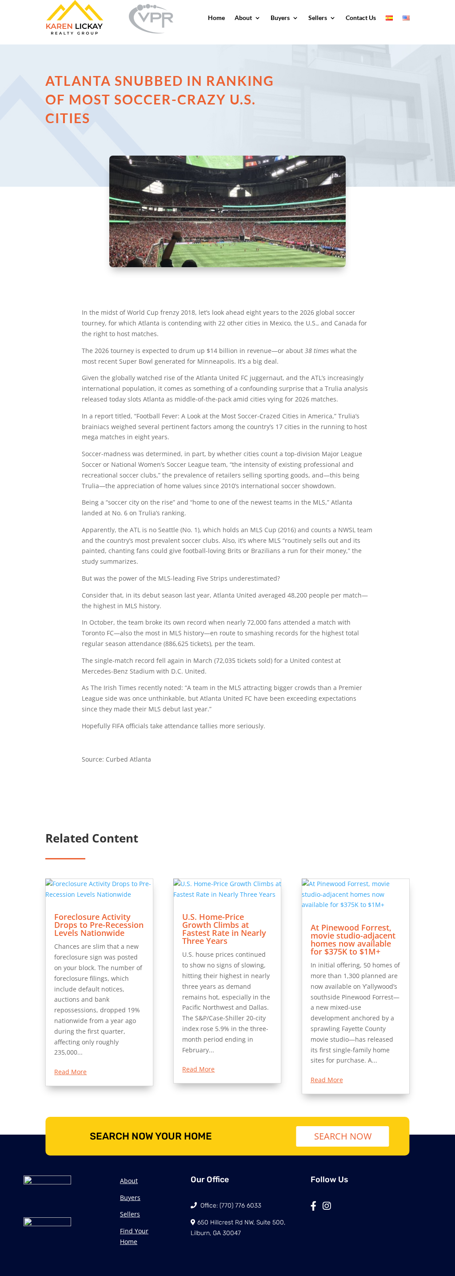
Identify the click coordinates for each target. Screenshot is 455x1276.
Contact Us (361, 17)
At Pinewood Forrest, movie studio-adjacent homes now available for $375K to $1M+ (353, 939)
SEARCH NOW (342, 1136)
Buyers (280, 17)
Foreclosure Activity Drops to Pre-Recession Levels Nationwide (99, 924)
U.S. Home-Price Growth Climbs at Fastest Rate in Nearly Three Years (224, 928)
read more (70, 1071)
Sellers (317, 17)
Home (216, 17)
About (243, 17)
